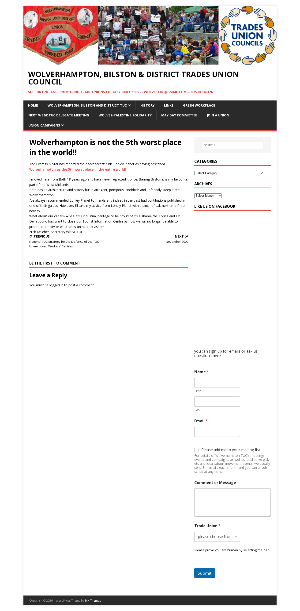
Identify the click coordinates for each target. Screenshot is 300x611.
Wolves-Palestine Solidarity (125, 115)
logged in (56, 285)
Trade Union (207, 526)
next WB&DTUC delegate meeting (58, 115)
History (147, 105)
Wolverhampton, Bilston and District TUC (87, 105)
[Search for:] (232, 145)
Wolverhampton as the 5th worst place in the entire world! (77, 169)
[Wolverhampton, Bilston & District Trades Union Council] (150, 61)
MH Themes (93, 601)
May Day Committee (179, 115)
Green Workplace (199, 105)
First (197, 391)
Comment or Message (215, 482)
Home (33, 105)
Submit (204, 573)
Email (201, 421)
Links (168, 105)
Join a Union (218, 115)
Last (197, 410)
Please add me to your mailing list (230, 449)
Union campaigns (44, 125)
